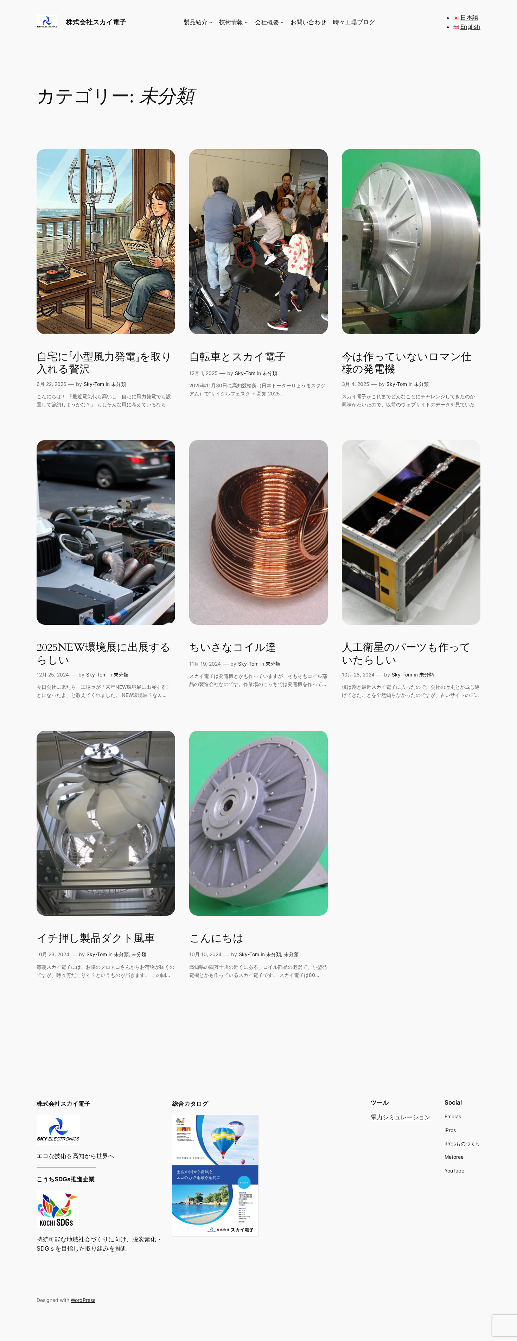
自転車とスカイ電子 (237, 357)
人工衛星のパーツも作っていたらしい (406, 654)
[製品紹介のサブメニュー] (210, 22)
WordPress (83, 1300)
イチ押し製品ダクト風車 (96, 939)
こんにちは (216, 939)
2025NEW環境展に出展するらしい (104, 654)
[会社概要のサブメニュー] (282, 22)
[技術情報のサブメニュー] (246, 22)
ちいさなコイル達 (232, 648)
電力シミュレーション (400, 1117)
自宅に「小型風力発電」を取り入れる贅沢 (104, 363)
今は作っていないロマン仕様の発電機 (407, 363)
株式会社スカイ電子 (96, 22)
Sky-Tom (94, 384)
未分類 (118, 384)
